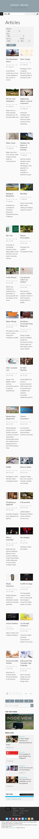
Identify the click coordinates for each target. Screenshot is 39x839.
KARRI (8, 467)
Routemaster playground (11, 417)
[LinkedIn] (26, 819)
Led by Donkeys (12, 623)
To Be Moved (11, 277)
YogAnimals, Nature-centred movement (26, 101)
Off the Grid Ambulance (10, 100)
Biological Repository (10, 194)
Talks (22, 541)
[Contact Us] (32, 819)
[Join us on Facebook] (19, 701)
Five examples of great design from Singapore (25, 756)
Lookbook (22, 766)
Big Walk (23, 193)
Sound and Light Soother (12, 662)
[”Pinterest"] (28, 701)
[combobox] (30, 14)
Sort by (8, 38)
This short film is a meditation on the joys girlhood (25, 781)
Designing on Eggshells (11, 503)
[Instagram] (16, 819)
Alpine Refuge (11, 321)
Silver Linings (25, 59)
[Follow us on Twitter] (9, 701)
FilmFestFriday (23, 777)
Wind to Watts (25, 467)
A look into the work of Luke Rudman (26, 769)
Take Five (21, 736)
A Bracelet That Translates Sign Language (26, 663)
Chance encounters (24, 417)
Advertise (15, 811)
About (15, 808)
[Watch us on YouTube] (19, 819)
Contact (21, 808)
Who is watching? (10, 538)
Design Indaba (12, 827)
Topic (8, 34)
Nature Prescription (24, 236)
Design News (10, 65)
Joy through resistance (24, 624)
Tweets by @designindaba (13, 799)
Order (22, 38)
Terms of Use (16, 815)
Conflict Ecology (26, 583)
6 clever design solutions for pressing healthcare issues (19, 741)
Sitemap (21, 813)
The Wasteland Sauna (11, 60)
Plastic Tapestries (10, 584)
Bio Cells (9, 235)
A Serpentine (25, 502)
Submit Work (24, 811)
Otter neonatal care (11, 369)
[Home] (19, 5)
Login (14, 813)
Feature (8, 29)
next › (26, 693)
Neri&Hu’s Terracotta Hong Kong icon (26, 323)
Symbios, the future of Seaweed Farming (25, 146)
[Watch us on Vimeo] (22, 819)
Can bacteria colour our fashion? (25, 279)
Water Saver (11, 143)
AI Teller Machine (23, 369)
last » (31, 693)
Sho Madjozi (24, 537)
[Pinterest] (13, 819)
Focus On (22, 752)
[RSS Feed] (29, 819)
